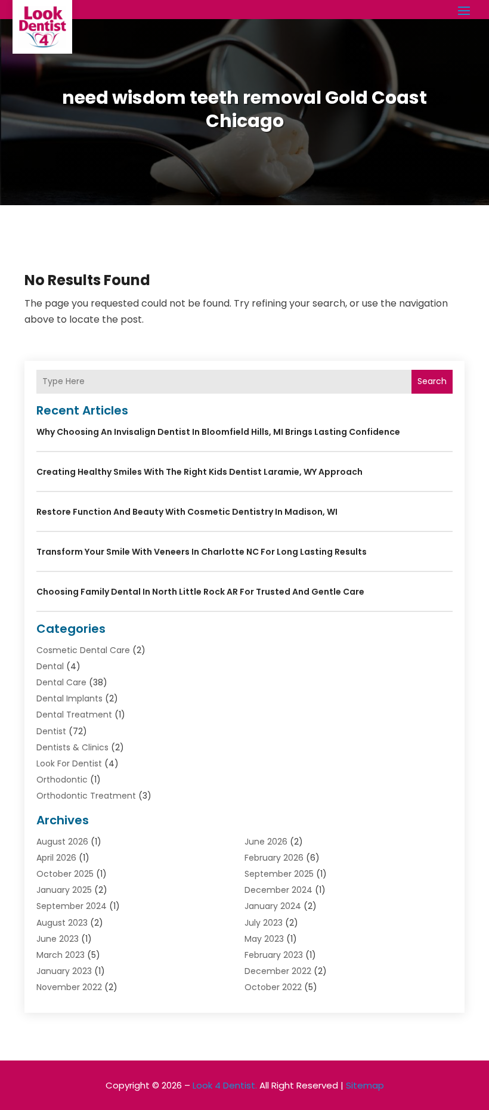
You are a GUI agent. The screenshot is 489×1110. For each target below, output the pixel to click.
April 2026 (56, 858)
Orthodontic (62, 780)
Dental (50, 666)
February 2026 (274, 858)
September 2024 (71, 906)
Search (432, 381)
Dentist (51, 731)
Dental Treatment (74, 715)
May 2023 (264, 939)
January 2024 (272, 906)
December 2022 (277, 971)
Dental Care (61, 682)
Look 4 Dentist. (225, 1085)
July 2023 (263, 923)
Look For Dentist (69, 763)
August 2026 (62, 842)
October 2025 (65, 874)
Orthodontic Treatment (86, 796)
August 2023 (62, 923)
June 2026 (265, 842)
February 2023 (273, 955)
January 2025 (64, 890)
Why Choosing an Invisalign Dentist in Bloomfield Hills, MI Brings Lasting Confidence (218, 432)
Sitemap (365, 1085)
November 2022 (69, 987)
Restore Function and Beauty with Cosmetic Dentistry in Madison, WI (187, 512)
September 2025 (279, 874)
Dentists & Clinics (72, 747)
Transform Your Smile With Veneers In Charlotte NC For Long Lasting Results (201, 552)
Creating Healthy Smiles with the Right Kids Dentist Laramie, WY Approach (199, 472)
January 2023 (64, 971)
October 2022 (273, 987)
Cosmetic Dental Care (83, 650)
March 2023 (60, 955)
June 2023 (57, 939)
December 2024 (278, 890)
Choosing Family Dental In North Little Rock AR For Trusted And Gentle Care (200, 592)
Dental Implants (69, 698)
